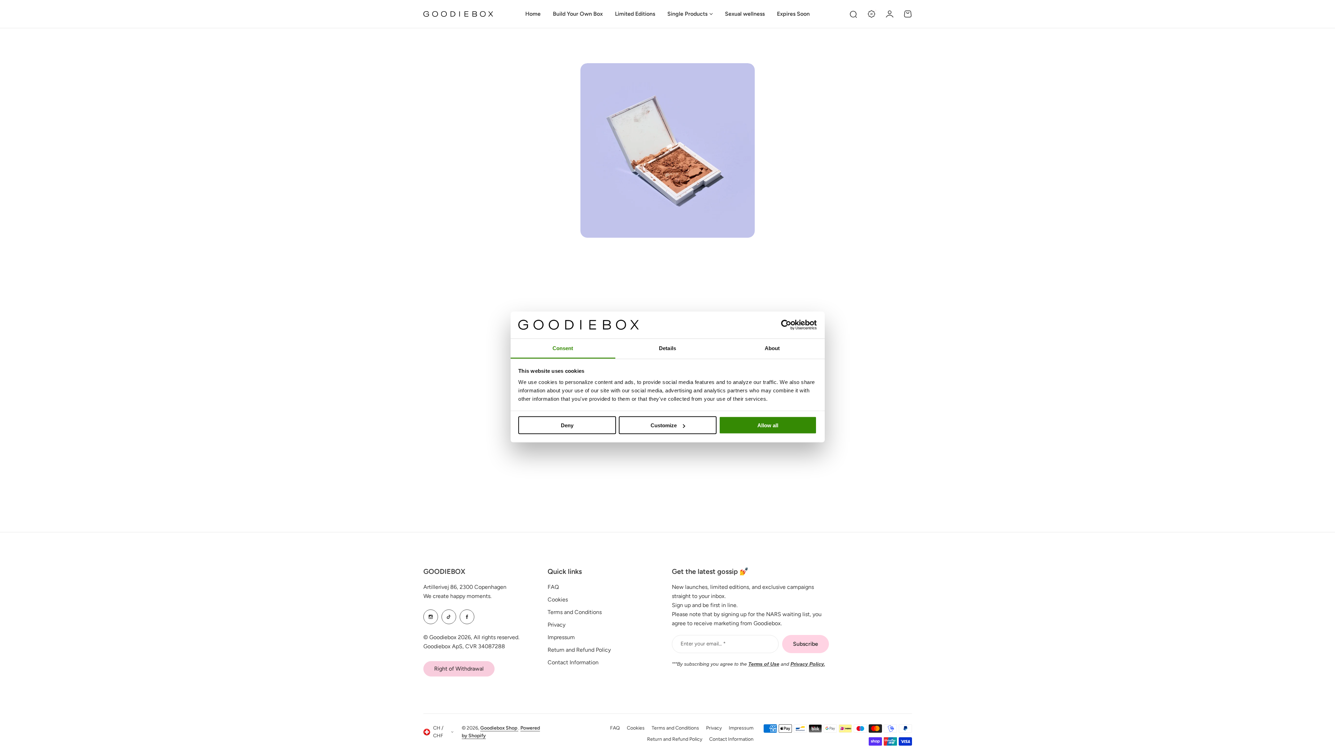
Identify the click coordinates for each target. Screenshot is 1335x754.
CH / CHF (438, 732)
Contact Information (573, 662)
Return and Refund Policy (579, 649)
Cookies (558, 599)
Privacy (556, 624)
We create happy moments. (457, 596)
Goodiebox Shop (499, 728)
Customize (664, 425)
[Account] (889, 14)
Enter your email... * (703, 644)
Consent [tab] (562, 348)
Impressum (561, 637)
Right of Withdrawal (459, 668)
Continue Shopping (667, 310)
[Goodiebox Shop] (458, 14)
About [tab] (772, 348)
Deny (567, 425)
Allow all (767, 425)
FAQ (553, 587)
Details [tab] (667, 348)
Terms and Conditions (575, 612)
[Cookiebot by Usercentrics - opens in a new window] (786, 325)
